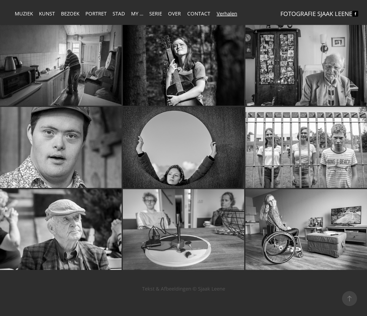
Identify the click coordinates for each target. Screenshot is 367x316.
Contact (198, 13)
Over (174, 13)
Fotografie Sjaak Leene (316, 13)
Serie (155, 13)
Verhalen (227, 13)
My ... (137, 13)
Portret (96, 13)
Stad (119, 13)
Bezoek (70, 13)
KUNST (47, 13)
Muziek (24, 13)
